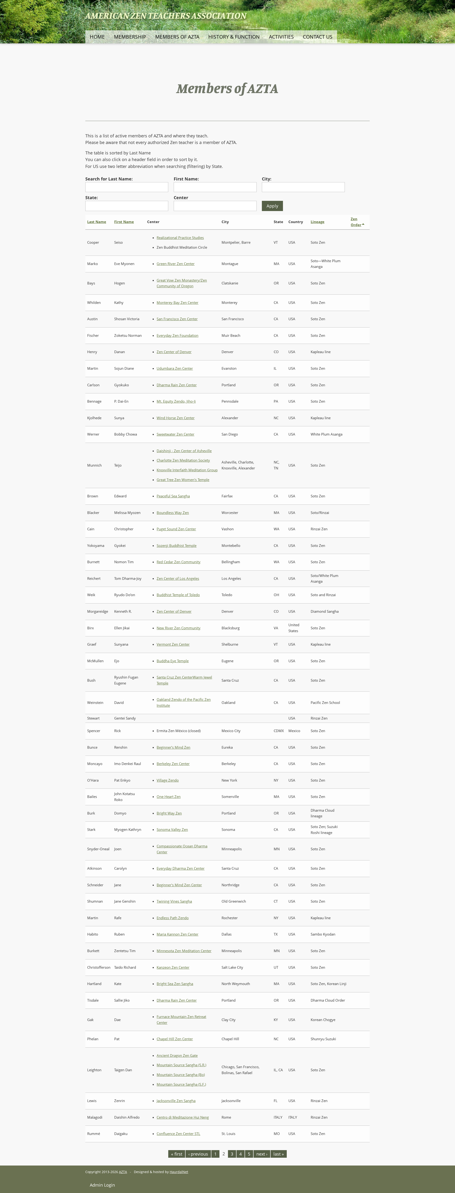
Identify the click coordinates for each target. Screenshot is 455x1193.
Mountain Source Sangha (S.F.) (181, 1084)
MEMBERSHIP (130, 36)
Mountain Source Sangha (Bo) (181, 1074)
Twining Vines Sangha (174, 901)
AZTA (123, 1172)
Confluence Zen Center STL (178, 1133)
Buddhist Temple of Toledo (178, 594)
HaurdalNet (179, 1172)
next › (261, 1154)
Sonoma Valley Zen (172, 829)
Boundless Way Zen (173, 512)
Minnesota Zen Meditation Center (184, 950)
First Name (124, 221)
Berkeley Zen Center (173, 763)
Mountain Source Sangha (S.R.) (181, 1064)
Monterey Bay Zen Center (177, 302)
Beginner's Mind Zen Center (179, 884)
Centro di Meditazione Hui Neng (183, 1117)
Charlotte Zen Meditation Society (183, 460)
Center (181, 197)
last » (278, 1154)
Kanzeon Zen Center (173, 967)
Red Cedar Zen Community (178, 561)
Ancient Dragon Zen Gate (177, 1055)
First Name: (186, 179)
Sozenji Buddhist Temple (176, 545)
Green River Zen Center (176, 263)
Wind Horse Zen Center (176, 417)
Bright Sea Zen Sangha (175, 983)
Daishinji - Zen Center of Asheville (184, 450)
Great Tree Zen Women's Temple (183, 479)
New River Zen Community (178, 628)
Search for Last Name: (109, 179)
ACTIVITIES (281, 36)
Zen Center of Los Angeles (178, 578)
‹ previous (198, 1154)
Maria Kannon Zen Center (177, 934)
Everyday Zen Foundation (177, 335)
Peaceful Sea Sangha (173, 496)
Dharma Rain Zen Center (177, 385)
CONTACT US (317, 36)
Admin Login (102, 1185)
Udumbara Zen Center (175, 368)
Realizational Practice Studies (180, 237)
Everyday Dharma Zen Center (181, 868)
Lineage (317, 221)
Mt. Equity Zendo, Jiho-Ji (176, 401)
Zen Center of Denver (174, 351)
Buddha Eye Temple (173, 660)
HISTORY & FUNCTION (234, 36)
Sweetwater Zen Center (175, 434)
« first (176, 1154)
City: (266, 179)
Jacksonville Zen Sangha (176, 1100)
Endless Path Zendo (173, 917)
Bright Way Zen (169, 813)
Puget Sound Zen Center (176, 529)
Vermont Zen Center (173, 644)
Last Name (96, 221)
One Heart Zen (169, 796)
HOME (97, 36)
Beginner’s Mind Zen (173, 747)
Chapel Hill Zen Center (175, 1038)
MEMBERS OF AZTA (177, 36)
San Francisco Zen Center (177, 318)
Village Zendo (168, 780)
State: (91, 197)
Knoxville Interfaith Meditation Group (187, 470)
